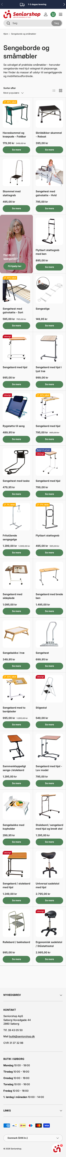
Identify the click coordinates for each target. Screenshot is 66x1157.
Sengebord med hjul (15, 367)
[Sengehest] (49, 634)
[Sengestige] (49, 290)
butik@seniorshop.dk (22, 1036)
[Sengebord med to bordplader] (16, 688)
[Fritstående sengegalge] (16, 516)
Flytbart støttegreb (47, 535)
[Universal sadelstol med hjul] (49, 864)
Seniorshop (16, 1149)
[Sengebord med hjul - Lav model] (49, 747)
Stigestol (41, 707)
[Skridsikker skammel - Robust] (49, 114)
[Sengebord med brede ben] (49, 575)
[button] (53, 14)
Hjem (5, 34)
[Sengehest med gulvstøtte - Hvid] (49, 172)
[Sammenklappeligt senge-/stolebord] (16, 747)
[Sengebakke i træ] (16, 634)
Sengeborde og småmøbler (23, 34)
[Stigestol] (49, 688)
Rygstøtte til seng (14, 426)
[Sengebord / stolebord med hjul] (16, 864)
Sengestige (43, 308)
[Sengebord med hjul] (16, 348)
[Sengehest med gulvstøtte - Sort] (16, 290)
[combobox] (33, 23)
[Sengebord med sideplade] (16, 575)
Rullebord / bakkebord (16, 942)
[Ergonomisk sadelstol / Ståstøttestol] (49, 923)
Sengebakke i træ (14, 652)
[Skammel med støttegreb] (16, 172)
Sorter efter (9, 88)
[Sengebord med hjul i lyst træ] (49, 348)
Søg (56, 22)
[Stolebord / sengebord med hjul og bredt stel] (49, 806)
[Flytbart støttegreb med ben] (49, 231)
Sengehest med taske (16, 480)
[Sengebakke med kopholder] (16, 806)
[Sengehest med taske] (16, 462)
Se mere (16, 149)
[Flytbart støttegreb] (49, 516)
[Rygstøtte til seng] (16, 407)
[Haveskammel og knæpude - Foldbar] (16, 114)
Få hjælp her (14, 266)
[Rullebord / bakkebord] (16, 923)
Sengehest (42, 652)
